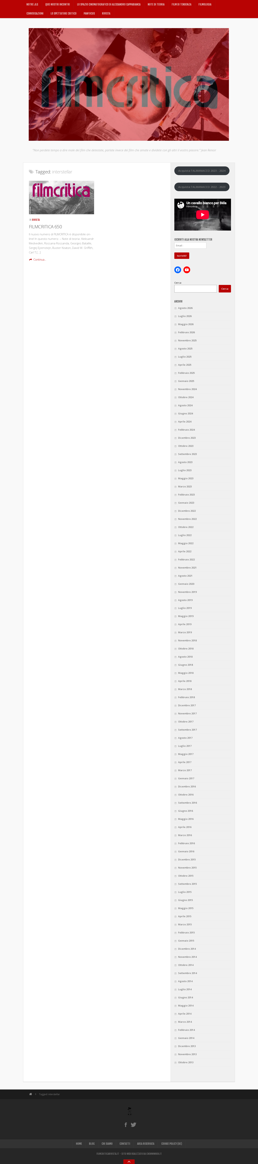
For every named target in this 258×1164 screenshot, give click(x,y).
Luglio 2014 (185, 989)
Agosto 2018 (185, 656)
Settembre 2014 (187, 973)
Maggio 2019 (185, 616)
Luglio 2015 (185, 892)
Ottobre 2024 (185, 397)
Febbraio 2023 (186, 494)
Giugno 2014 (185, 997)
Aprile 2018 (184, 681)
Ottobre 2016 (185, 794)
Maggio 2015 (185, 908)
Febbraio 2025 (186, 373)
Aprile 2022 (184, 551)
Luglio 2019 (185, 608)
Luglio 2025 (185, 356)
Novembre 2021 (187, 567)
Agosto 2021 (185, 575)
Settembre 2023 (187, 454)
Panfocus (89, 13)
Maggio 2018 (185, 673)
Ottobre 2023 (185, 446)
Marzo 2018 (185, 689)
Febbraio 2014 (186, 1030)
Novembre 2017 (187, 713)
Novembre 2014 (187, 957)
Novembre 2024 (187, 389)
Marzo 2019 (185, 632)
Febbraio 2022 (186, 559)
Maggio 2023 (185, 478)
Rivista (106, 13)
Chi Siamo (107, 1144)
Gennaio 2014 (186, 1038)
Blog (92, 1144)
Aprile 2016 (184, 827)
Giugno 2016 (185, 810)
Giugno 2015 (185, 900)
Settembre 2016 (187, 802)
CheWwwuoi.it (154, 1153)
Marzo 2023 (185, 486)
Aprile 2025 (184, 364)
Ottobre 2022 (185, 527)
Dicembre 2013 (187, 1046)
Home (79, 1144)
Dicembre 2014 (187, 948)
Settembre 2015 (187, 884)
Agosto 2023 (185, 462)
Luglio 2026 (185, 316)
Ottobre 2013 (185, 1062)
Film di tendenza (181, 4)
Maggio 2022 (185, 543)
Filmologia (205, 4)
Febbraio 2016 (186, 843)
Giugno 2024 (185, 413)
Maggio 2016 (185, 819)
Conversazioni (34, 13)
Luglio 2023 (185, 470)
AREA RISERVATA (145, 1144)
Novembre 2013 (187, 1054)
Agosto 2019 (185, 600)
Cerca (177, 282)
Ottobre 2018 (185, 648)
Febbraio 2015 (186, 932)
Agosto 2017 (185, 737)
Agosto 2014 (185, 981)
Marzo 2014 (185, 1021)
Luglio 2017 (185, 746)
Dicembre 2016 (187, 786)
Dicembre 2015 (187, 859)
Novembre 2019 (187, 592)
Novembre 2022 (187, 519)
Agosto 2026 (185, 308)
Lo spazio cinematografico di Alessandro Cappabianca (109, 4)
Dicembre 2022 (187, 510)
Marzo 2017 (185, 770)
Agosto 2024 (185, 405)
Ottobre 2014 (185, 965)
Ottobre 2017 (185, 721)
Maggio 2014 (185, 1005)
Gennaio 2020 (186, 583)
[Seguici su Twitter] (133, 1124)
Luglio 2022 (185, 535)
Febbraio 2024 (186, 429)
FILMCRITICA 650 (45, 226)
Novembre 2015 (187, 867)
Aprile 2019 (184, 624)
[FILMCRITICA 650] (61, 197)
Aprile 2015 (184, 916)
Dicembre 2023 (187, 437)
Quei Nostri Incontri (57, 4)
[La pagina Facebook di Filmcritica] (125, 1124)
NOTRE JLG (32, 4)
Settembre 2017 (187, 729)
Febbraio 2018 (186, 697)
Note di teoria (156, 4)
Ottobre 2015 (185, 875)
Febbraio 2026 (186, 332)
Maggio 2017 (185, 754)
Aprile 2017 (184, 762)
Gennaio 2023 (186, 502)
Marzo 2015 (185, 924)
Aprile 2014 (184, 1013)
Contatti (125, 1144)
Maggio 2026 (185, 324)
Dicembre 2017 (187, 705)
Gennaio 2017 (186, 778)
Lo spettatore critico (63, 13)
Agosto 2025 (185, 348)
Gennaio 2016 (186, 851)
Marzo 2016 (185, 835)
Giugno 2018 (185, 664)
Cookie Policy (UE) (171, 1144)
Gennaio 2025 (186, 381)
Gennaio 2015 (186, 940)
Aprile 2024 (184, 421)
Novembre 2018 (187, 640)
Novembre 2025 (187, 340)
